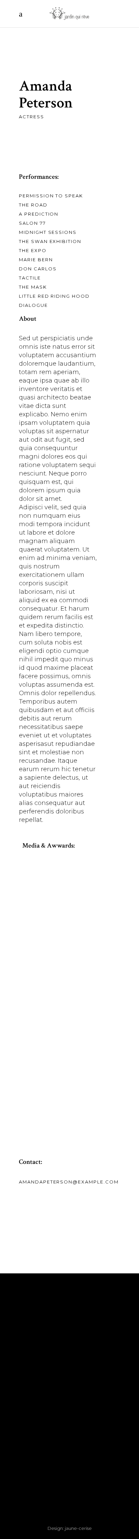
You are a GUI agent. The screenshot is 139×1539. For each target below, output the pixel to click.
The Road (33, 204)
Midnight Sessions (48, 232)
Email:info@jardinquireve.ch (69, 1355)
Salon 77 (32, 223)
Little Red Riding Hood (54, 296)
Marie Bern (36, 259)
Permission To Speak (51, 195)
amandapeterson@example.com (69, 1181)
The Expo (33, 250)
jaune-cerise (78, 1528)
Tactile (30, 277)
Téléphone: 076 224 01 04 (69, 1347)
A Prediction (38, 214)
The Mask (33, 287)
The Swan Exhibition (50, 241)
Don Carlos (38, 268)
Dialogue (33, 305)
